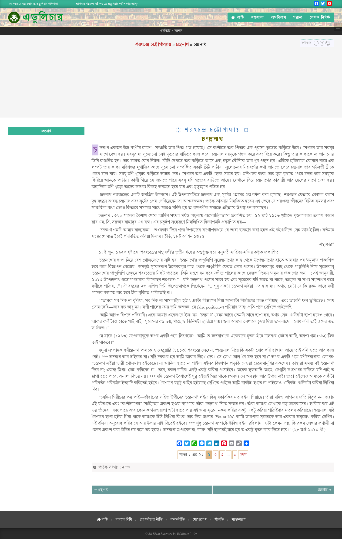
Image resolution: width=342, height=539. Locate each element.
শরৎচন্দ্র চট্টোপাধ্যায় (153, 44)
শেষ (243, 454)
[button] (316, 43)
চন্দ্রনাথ (182, 44)
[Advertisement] (171, 85)
